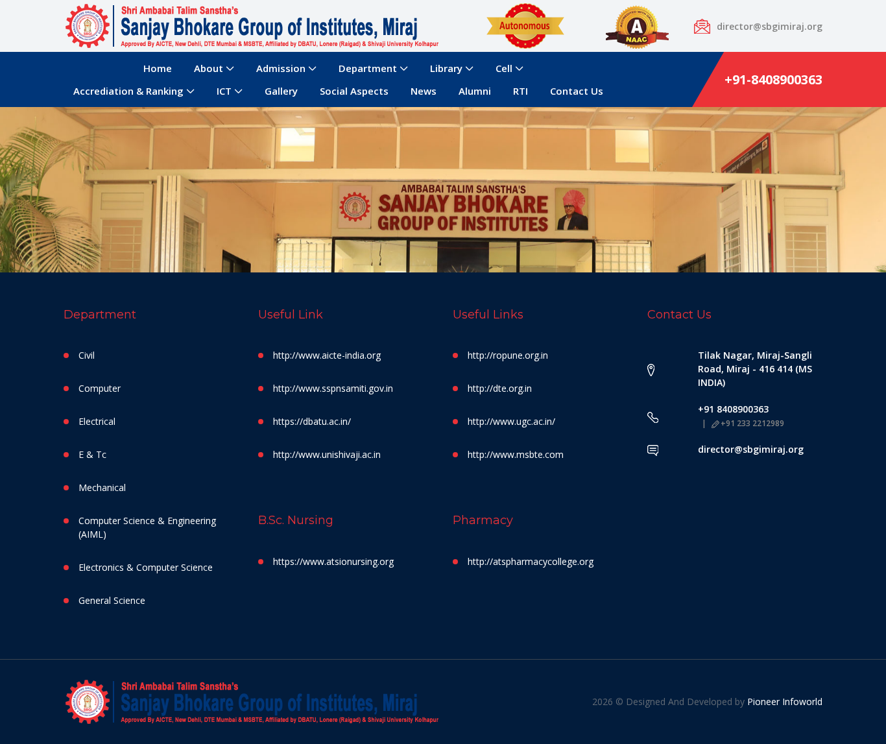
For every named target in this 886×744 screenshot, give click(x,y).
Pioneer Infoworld (784, 701)
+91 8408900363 (733, 409)
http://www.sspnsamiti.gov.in (333, 388)
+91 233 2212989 (752, 423)
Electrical (96, 421)
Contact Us (576, 90)
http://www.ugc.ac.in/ (511, 421)
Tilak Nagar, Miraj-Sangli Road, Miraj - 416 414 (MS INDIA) (755, 369)
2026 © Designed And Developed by (669, 701)
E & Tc (92, 454)
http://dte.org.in (500, 388)
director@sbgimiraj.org (751, 449)
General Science (111, 600)
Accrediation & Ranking (128, 90)
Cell (504, 68)
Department (368, 68)
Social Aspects (354, 90)
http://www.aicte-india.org (327, 355)
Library (446, 68)
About (208, 68)
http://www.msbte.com (516, 454)
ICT (224, 90)
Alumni (475, 90)
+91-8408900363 (773, 79)
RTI (520, 90)
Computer (99, 388)
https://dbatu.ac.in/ (312, 421)
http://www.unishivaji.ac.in (327, 454)
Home (157, 68)
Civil (86, 355)
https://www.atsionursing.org (333, 561)
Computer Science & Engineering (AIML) (147, 527)
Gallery (281, 90)
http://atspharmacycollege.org (530, 561)
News (424, 90)
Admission (280, 68)
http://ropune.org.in (508, 355)
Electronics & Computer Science (145, 567)
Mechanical (102, 487)
